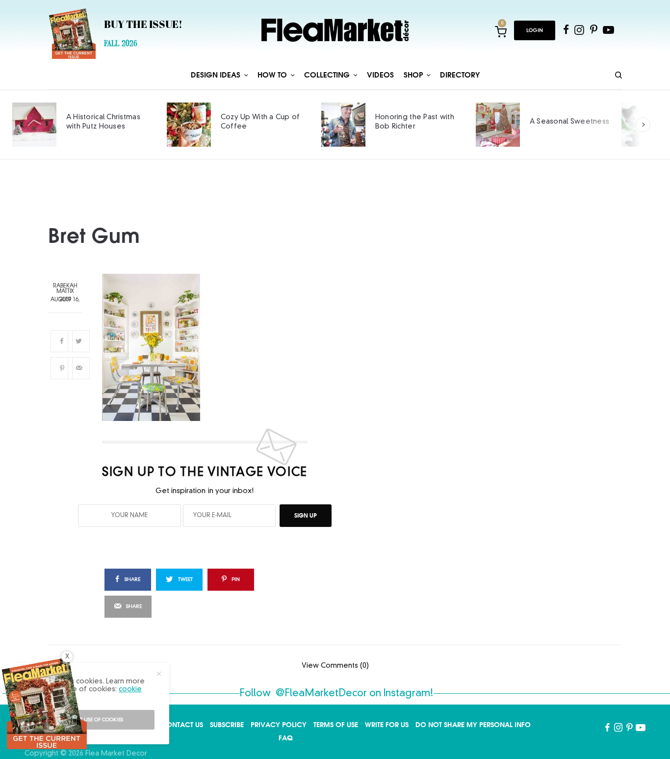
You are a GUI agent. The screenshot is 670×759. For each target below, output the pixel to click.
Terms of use (335, 724)
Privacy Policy (279, 724)
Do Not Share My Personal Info (473, 724)
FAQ (286, 737)
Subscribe (227, 724)
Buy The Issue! (143, 25)
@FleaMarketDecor (321, 694)
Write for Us (387, 724)
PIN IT (210, 347)
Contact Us (182, 724)
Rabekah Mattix (65, 289)
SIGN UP (305, 515)
